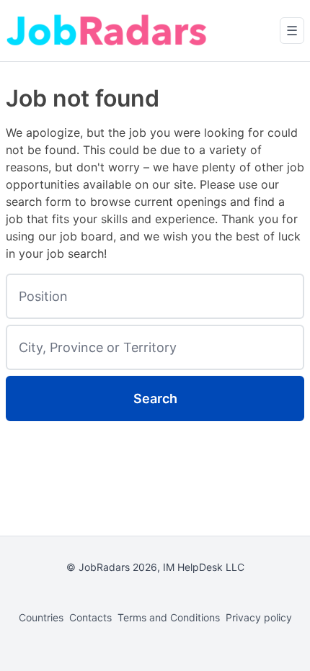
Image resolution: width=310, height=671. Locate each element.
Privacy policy (259, 617)
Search (155, 398)
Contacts (90, 617)
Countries (41, 617)
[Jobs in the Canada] (107, 31)
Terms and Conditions (169, 617)
